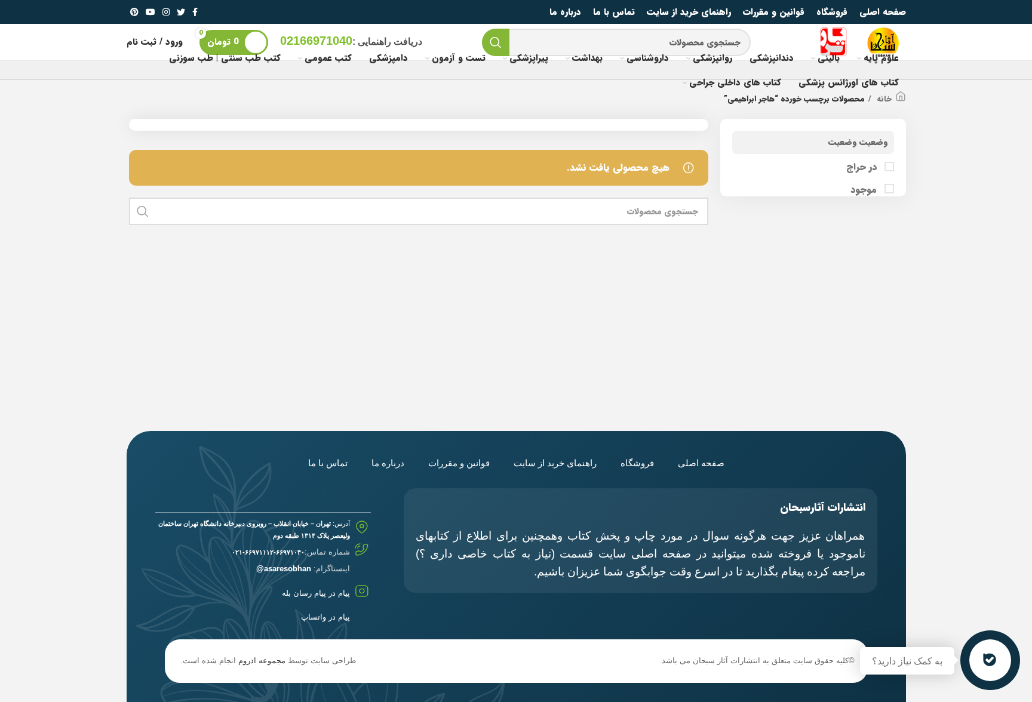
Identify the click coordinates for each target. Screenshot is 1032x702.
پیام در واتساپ (325, 616)
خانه (883, 99)
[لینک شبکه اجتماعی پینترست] (134, 12)
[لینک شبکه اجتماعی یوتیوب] (150, 12)
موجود (865, 189)
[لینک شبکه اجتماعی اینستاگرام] (166, 12)
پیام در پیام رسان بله (316, 593)
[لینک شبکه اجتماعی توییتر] (181, 12)
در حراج (863, 167)
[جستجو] (495, 42)
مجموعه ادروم (261, 660)
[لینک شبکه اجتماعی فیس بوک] (195, 12)
